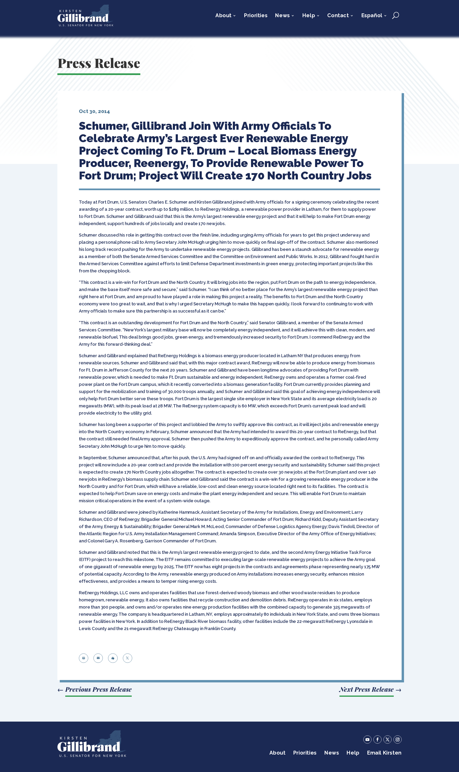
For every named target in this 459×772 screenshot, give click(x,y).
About (223, 16)
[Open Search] (395, 15)
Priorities (256, 16)
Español (371, 16)
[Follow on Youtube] (367, 739)
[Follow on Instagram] (397, 739)
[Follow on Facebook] (377, 739)
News (282, 16)
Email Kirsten (384, 753)
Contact (338, 16)
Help (308, 16)
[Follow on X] (387, 739)
